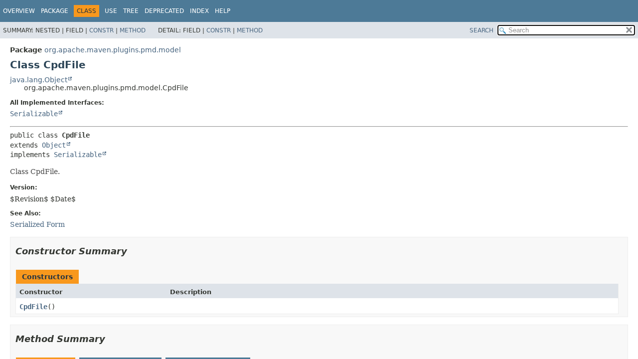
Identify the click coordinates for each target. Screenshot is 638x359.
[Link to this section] (134, 251)
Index (199, 10)
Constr (101, 30)
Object (54, 145)
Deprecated (164, 10)
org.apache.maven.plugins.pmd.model (112, 50)
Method (133, 30)
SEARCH (481, 30)
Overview (19, 10)
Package (54, 10)
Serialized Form (37, 224)
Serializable (34, 114)
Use (111, 10)
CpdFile (33, 307)
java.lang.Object (38, 80)
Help (222, 10)
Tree (131, 10)
